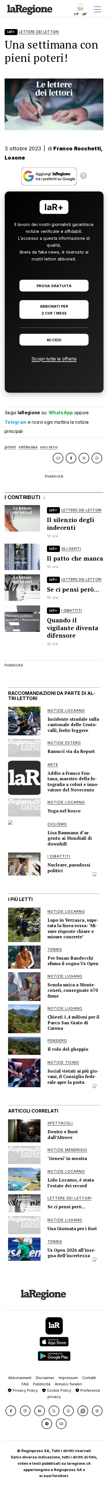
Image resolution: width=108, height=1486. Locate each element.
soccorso (48, 446)
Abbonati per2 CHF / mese (54, 309)
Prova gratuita (54, 286)
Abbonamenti (19, 1378)
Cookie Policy (58, 1390)
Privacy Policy (25, 1390)
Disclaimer (45, 1378)
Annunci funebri (68, 1384)
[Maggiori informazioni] (83, 176)
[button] (10, 1411)
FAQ (25, 1384)
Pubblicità (41, 1384)
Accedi (54, 340)
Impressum (68, 1378)
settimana (28, 446)
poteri (10, 446)
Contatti (89, 1378)
